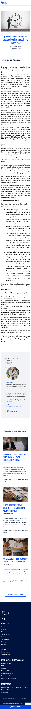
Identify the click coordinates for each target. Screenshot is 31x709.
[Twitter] (12, 53)
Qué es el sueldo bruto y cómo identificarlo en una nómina (15, 560)
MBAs (2, 666)
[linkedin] (15, 53)
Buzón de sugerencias (23, 701)
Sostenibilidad (5, 639)
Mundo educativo (8, 463)
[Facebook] (14, 53)
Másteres (3, 668)
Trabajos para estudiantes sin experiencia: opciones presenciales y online (14, 457)
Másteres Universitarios (8, 671)
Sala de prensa (5, 652)
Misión (3, 632)
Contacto (3, 649)
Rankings (3, 642)
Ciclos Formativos (6, 663)
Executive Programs (7, 673)
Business (12, 46)
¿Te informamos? (15, 707)
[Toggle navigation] (28, 2)
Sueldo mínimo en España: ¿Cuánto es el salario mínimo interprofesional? (14, 508)
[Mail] (18, 53)
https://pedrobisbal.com (14, 406)
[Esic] (8, 612)
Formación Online (6, 676)
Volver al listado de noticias (15, 594)
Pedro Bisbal (9, 382)
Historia (3, 629)
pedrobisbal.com (11, 405)
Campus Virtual (5, 654)
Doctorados (4, 692)
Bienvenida (4, 627)
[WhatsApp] (17, 53)
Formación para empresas (8, 678)
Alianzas (3, 644)
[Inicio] (4, 2)
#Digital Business (12, 412)
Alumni (3, 647)
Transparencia (5, 634)
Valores (3, 637)
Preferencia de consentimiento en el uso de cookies (12, 703)
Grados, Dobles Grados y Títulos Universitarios (14, 687)
